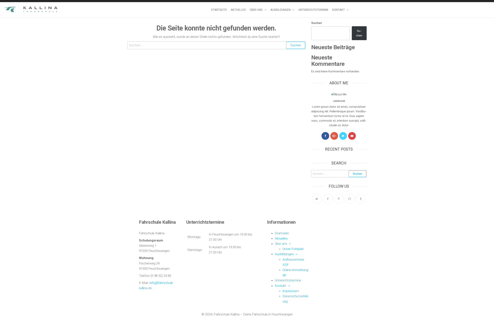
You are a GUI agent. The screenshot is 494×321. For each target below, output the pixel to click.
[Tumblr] (361, 199)
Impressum (291, 291)
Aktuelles (238, 10)
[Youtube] (352, 136)
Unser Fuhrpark (293, 249)
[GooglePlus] (334, 136)
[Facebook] (325, 136)
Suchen (316, 23)
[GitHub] (350, 199)
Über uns (256, 10)
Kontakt (338, 10)
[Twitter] (343, 136)
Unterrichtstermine (313, 10)
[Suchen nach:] (216, 45)
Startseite (219, 10)
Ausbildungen (280, 10)
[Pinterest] (339, 199)
